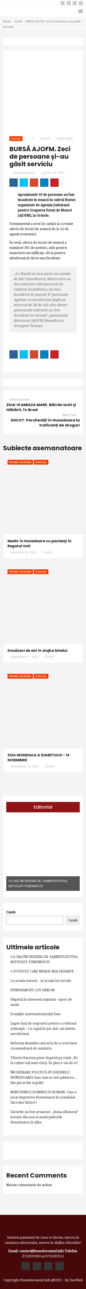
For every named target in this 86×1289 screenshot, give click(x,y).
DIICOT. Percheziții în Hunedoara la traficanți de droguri (45, 423)
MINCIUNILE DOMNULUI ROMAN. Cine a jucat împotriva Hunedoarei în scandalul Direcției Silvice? (43, 1097)
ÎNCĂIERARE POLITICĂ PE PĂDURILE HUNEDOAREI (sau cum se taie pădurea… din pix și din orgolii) (43, 1077)
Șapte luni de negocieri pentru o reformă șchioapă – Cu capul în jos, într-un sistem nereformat (43, 1028)
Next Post (69, 415)
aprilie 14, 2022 (53, 172)
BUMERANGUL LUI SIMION (32, 990)
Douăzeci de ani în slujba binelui (37, 650)
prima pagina (20, 462)
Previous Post (19, 399)
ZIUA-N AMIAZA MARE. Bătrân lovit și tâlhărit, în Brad (41, 407)
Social (18, 21)
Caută (10, 912)
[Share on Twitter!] (24, 182)
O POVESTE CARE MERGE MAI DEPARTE (42, 971)
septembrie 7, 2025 (24, 656)
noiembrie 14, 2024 (25, 766)
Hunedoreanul (24, 172)
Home (7, 21)
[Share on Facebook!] (13, 182)
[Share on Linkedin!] (44, 182)
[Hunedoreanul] (43, 1228)
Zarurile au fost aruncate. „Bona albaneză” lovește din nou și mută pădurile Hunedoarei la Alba (44, 1117)
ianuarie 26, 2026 (23, 552)
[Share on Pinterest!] (54, 182)
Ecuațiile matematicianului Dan (35, 1014)
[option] (43, 854)
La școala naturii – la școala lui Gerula (40, 981)
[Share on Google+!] (34, 182)
